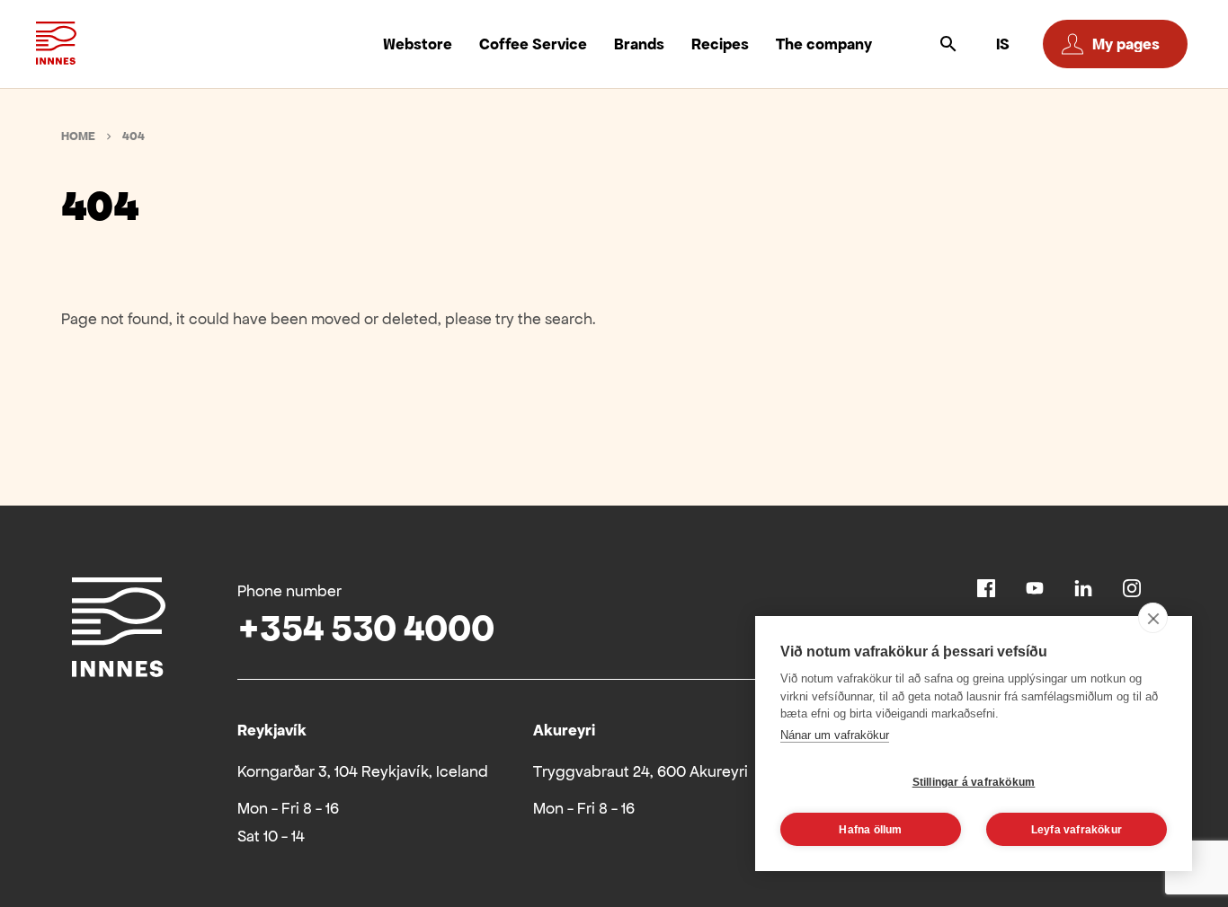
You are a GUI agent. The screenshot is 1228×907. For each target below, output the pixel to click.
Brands (639, 44)
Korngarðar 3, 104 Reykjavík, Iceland (362, 771)
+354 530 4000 (365, 628)
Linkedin (1083, 588)
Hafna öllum (870, 829)
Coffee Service (533, 44)
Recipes (720, 44)
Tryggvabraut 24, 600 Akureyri (640, 771)
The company (824, 44)
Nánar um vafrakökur (834, 735)
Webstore (417, 44)
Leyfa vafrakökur (1076, 829)
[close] (1153, 618)
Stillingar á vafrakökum (974, 782)
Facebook (986, 588)
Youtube (1035, 588)
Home (78, 136)
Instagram (1132, 588)
